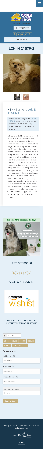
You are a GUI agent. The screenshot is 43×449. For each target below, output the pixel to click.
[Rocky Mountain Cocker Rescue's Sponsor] (21, 237)
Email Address (9, 377)
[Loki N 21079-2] (21, 73)
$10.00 (6, 341)
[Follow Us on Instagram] (26, 34)
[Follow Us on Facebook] (15, 34)
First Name (7, 356)
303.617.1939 (23, 28)
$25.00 (14, 341)
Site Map (21, 442)
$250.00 (7, 345)
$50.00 (22, 341)
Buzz (29, 435)
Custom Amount (20, 345)
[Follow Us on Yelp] (30, 34)
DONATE (23, 39)
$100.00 (31, 341)
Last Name (7, 366)
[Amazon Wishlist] (21, 301)
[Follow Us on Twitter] (18, 34)
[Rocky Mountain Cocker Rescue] (21, 17)
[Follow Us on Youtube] (22, 34)
